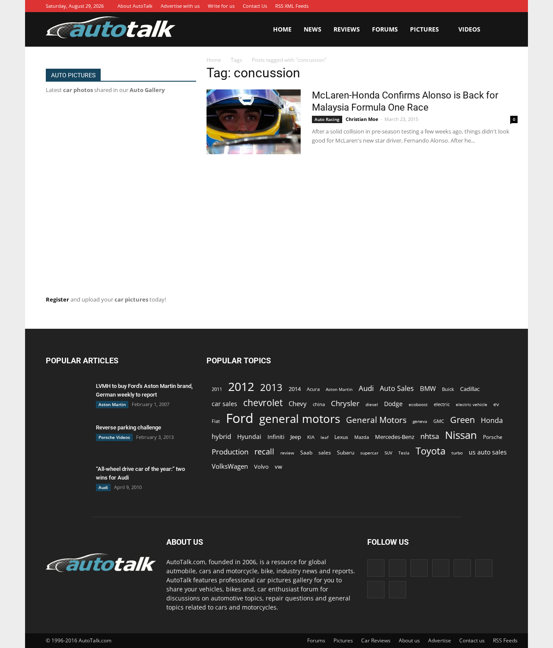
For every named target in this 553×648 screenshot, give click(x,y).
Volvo (261, 466)
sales (324, 452)
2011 (217, 389)
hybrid (221, 436)
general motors (299, 418)
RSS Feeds (505, 640)
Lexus (341, 437)
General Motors (376, 419)
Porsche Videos (114, 437)
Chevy (298, 403)
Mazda (361, 437)
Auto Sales (397, 388)
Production (230, 451)
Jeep (295, 437)
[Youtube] (500, 6)
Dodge (393, 404)
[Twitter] (487, 6)
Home (282, 29)
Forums (385, 29)
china (319, 404)
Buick (448, 389)
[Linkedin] (448, 6)
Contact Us (255, 6)
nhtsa (429, 436)
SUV (388, 453)
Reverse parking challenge (128, 427)
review (287, 453)
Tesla (404, 453)
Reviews (347, 29)
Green (462, 419)
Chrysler (345, 403)
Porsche (492, 437)
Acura (313, 389)
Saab (306, 452)
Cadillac (470, 389)
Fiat (216, 421)
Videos (469, 29)
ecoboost (418, 404)
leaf (324, 437)
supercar (369, 453)
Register (57, 299)
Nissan (461, 434)
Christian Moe (362, 119)
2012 (241, 386)
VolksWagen (230, 466)
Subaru (345, 452)
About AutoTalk (135, 6)
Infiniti (275, 437)
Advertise (439, 640)
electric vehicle (471, 404)
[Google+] (422, 6)
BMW (428, 388)
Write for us (221, 6)
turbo (457, 453)
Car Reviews (376, 640)
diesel (371, 404)
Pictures (424, 29)
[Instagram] (435, 6)
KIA (311, 437)
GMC (438, 421)
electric (442, 404)
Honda (492, 420)
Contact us (472, 640)
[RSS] (474, 6)
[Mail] (461, 6)
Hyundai (249, 436)
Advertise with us (180, 6)
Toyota (430, 450)
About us (409, 640)
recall (264, 451)
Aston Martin (112, 404)
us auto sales (488, 452)
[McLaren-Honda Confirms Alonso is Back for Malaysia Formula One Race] (254, 121)
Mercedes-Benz (394, 437)
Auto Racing (327, 119)
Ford (239, 417)
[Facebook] (410, 6)
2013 (271, 387)
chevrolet (263, 402)
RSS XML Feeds (291, 6)
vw (278, 466)
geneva (420, 421)
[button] (496, 29)
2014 (295, 389)
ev (496, 404)
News (312, 29)
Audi (103, 487)
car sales (224, 404)
